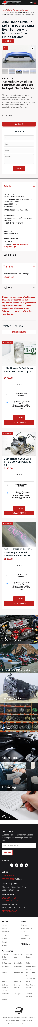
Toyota (4, 946)
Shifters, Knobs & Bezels (5, 987)
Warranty (24, 1017)
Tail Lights (17, 994)
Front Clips (25, 935)
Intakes (4, 973)
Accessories (25, 939)
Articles (10, 1017)
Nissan (4, 935)
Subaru (4, 939)
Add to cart (19, 418)
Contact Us (31, 1017)
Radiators (17, 981)
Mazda (4, 928)
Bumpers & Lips (10, 247)
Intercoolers (18, 973)
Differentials (6, 963)
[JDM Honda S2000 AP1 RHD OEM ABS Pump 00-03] (19, 444)
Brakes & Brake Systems (5, 957)
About (5, 1017)
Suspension (6, 994)
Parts (23, 921)
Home (4, 10)
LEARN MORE (9, 277)
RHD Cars (25, 944)
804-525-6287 (8, 875)
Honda (4, 925)
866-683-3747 (8, 879)
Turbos (4, 1000)
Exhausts (5, 966)
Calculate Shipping (19, 422)
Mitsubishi (6, 932)
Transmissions (26, 928)
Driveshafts (18, 963)
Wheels (23, 932)
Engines (24, 925)
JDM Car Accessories (14, 10)
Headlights (18, 966)
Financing (17, 1017)
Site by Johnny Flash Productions (19, 1024)
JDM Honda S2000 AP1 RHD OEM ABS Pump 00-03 (18, 461)
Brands (5, 921)
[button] (33, 2)
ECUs (28, 963)
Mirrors (4, 981)
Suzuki (4, 942)
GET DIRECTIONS (9, 911)
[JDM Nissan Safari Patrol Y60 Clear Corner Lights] (19, 353)
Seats (28, 981)
